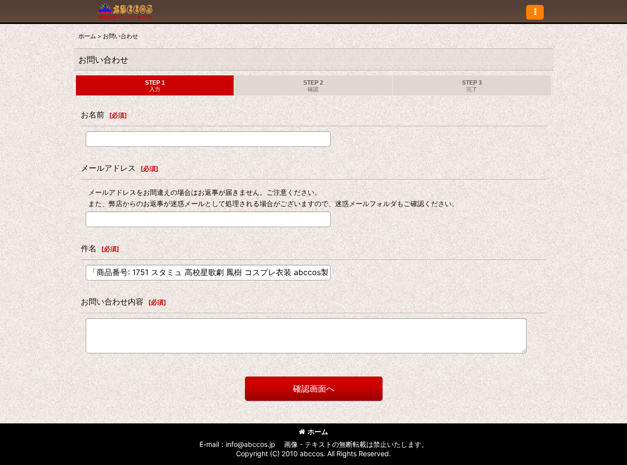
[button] (535, 12)
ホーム (318, 431)
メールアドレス (108, 168)
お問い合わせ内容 (112, 301)
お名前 (92, 114)
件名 (88, 248)
